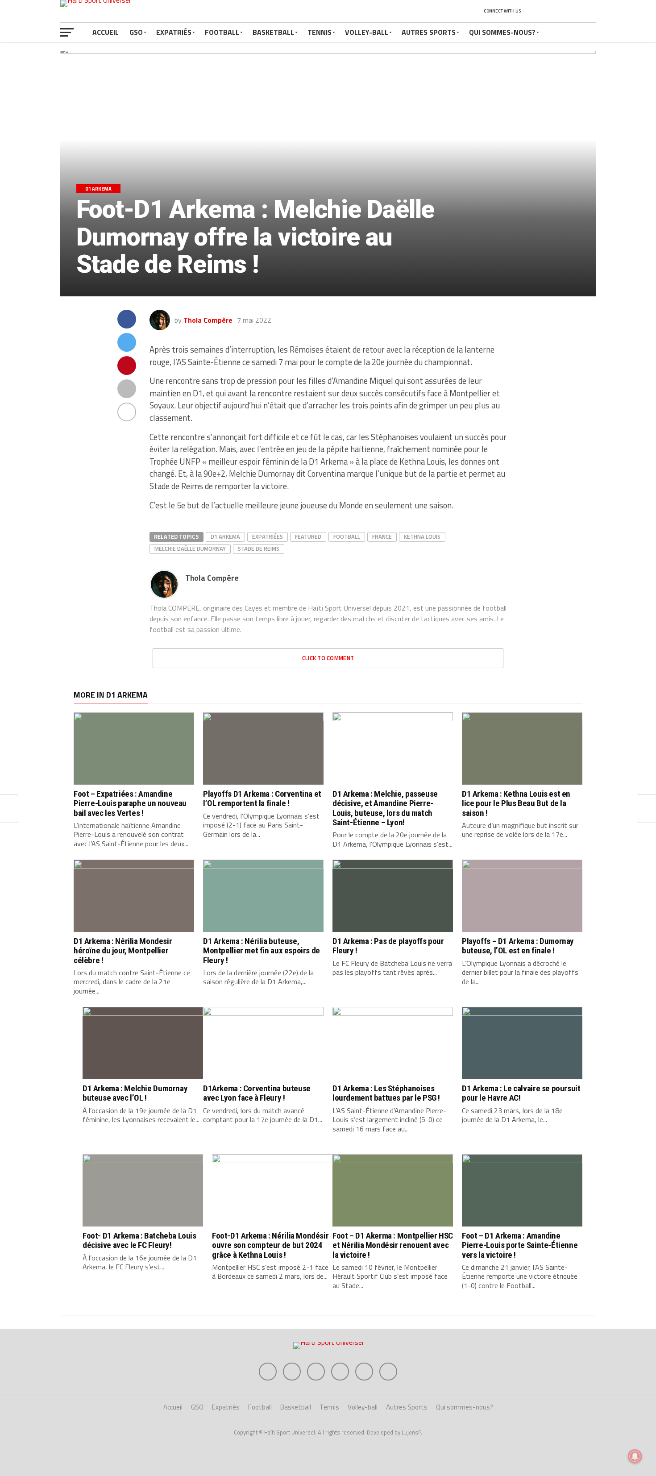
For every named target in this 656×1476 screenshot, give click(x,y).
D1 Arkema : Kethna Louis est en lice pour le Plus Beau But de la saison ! (516, 803)
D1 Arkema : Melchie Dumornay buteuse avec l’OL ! (135, 1093)
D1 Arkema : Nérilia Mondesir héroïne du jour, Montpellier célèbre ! (123, 950)
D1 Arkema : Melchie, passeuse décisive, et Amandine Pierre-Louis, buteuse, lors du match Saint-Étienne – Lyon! (385, 808)
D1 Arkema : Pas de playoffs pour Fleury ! (388, 946)
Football (222, 32)
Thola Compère (208, 320)
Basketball (273, 32)
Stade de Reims (258, 548)
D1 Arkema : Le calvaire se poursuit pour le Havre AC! (521, 1093)
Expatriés (173, 32)
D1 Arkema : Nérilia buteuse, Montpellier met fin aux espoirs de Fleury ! (261, 950)
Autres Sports (429, 32)
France (382, 536)
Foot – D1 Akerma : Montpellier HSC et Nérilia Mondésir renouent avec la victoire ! (392, 1245)
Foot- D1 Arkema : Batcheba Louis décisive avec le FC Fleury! (139, 1240)
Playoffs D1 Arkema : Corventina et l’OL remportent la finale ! (262, 798)
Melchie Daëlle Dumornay (190, 548)
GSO (136, 32)
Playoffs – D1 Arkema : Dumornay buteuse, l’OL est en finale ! (518, 946)
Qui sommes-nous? (502, 32)
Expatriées (267, 536)
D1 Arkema (225, 536)
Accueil (105, 32)
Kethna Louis (422, 536)
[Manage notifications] (635, 1456)
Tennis (319, 32)
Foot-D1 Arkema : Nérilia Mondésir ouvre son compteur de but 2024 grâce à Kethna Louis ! (270, 1245)
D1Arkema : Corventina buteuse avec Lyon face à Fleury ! (257, 1093)
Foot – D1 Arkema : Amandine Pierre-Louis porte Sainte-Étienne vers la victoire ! (519, 1245)
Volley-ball (366, 32)
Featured (308, 536)
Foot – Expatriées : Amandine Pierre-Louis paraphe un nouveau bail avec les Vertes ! (130, 803)
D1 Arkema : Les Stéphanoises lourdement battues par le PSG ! (386, 1093)
